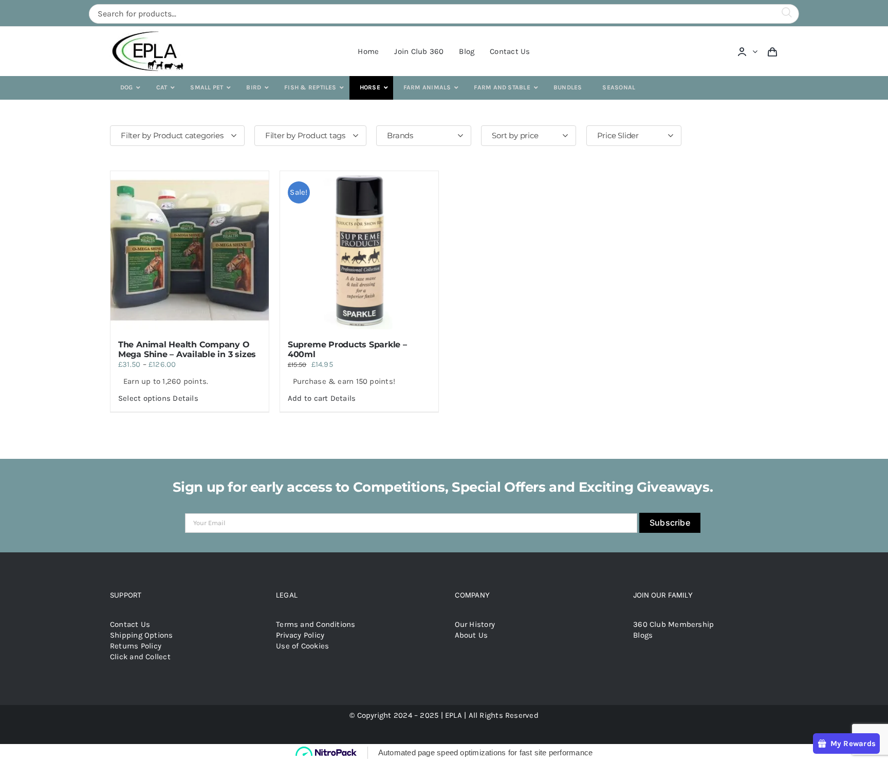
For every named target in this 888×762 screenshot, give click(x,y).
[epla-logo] (150, 33)
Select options (144, 398)
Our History (475, 624)
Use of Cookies (302, 646)
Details (185, 398)
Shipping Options (141, 635)
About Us (471, 635)
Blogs (643, 635)
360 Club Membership (673, 624)
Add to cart (308, 398)
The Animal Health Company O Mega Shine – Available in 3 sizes (187, 349)
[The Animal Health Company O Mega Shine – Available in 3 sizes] (189, 250)
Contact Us (130, 624)
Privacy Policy (300, 635)
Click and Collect (140, 656)
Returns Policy (135, 646)
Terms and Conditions (316, 624)
